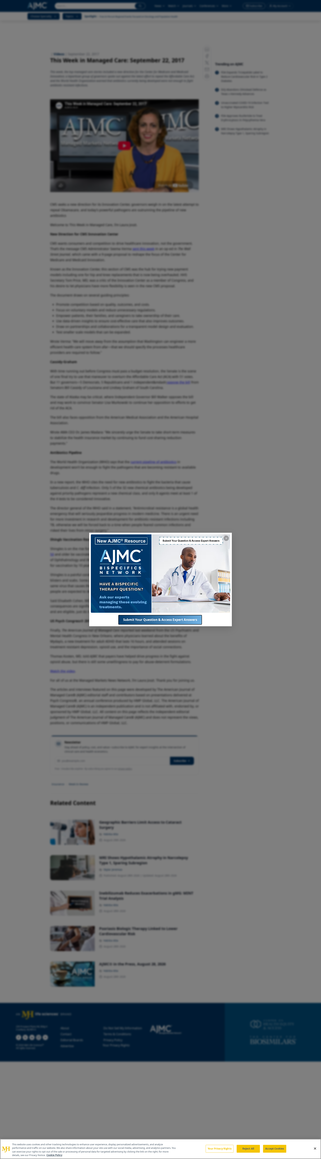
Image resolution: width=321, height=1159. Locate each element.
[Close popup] (226, 538)
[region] (160, 1149)
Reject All (248, 1148)
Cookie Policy (54, 1155)
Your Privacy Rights (219, 1148)
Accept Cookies (274, 1148)
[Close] (315, 1148)
